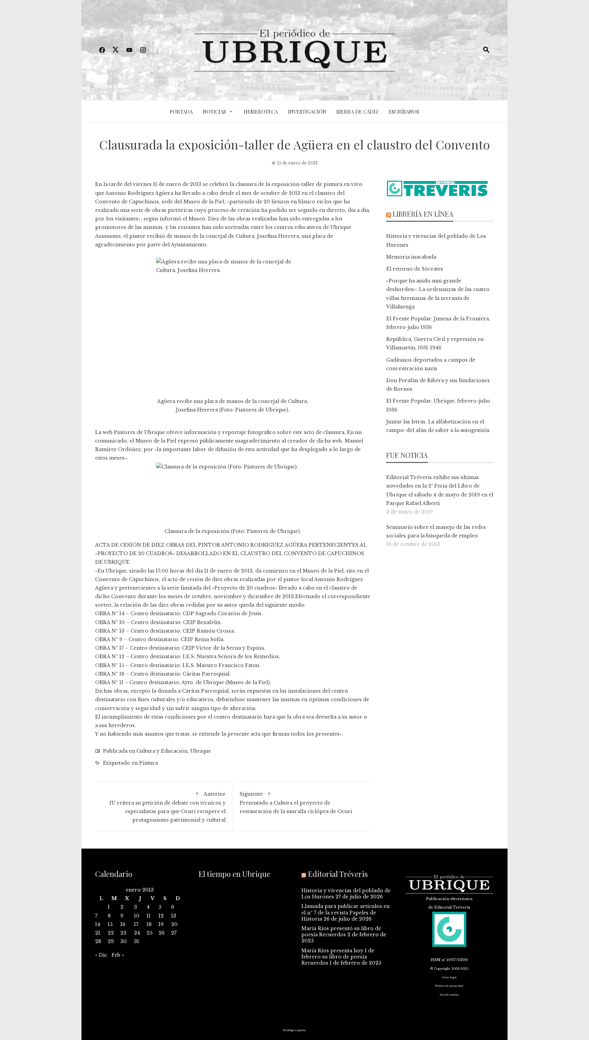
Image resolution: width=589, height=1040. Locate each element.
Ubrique (200, 751)
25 (149, 933)
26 (161, 933)
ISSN (436, 959)
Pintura (148, 763)
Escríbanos (404, 111)
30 (123, 941)
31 (136, 941)
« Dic (101, 955)
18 (149, 924)
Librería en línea (423, 213)
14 (97, 924)
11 (149, 916)
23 (123, 933)
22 (111, 933)
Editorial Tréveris (338, 874)
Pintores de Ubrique (260, 410)
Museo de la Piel (203, 202)
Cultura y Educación (161, 751)
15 (110, 924)
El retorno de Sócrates (414, 269)
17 (136, 924)
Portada (181, 111)
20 (174, 924)
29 (111, 941)
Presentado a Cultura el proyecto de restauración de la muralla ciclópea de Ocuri (296, 802)
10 (136, 916)
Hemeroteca (261, 111)
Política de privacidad (449, 985)
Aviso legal (449, 977)
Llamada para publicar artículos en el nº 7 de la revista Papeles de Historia (345, 912)
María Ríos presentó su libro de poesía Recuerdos (341, 931)
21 (97, 933)
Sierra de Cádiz (357, 111)
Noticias (214, 111)
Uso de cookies (449, 994)
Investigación (307, 111)
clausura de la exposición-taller (275, 184)
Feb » (117, 955)
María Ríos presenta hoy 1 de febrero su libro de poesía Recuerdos (337, 957)
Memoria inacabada (411, 257)
